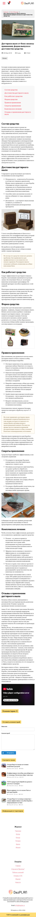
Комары (18, 841)
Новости (18, 882)
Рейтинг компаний (18, 872)
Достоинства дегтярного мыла (16, 93)
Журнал (18, 879)
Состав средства (11, 90)
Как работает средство (13, 96)
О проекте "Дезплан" (18, 869)
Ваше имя (4, 726)
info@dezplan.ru (20, 905)
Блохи (5, 58)
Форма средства (11, 99)
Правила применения (12, 102)
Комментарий (6, 733)
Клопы (18, 834)
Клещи (18, 837)
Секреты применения (12, 106)
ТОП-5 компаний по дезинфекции (18, 915)
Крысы (18, 844)
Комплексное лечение (13, 109)
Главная (18, 866)
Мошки (18, 847)
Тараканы (18, 831)
